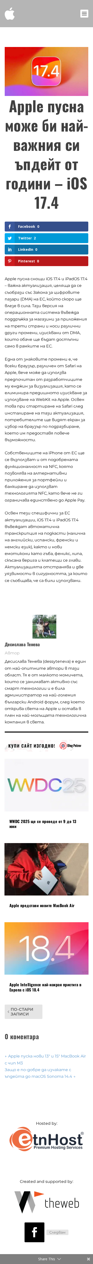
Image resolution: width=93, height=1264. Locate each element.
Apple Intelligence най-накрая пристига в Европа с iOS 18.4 (45, 987)
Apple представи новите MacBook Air (42, 905)
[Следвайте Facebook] (34, 1232)
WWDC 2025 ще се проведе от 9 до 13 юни (42, 823)
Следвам (57, 1232)
